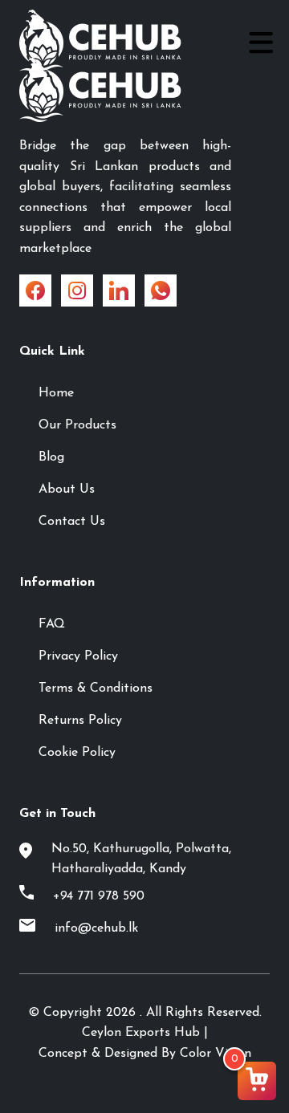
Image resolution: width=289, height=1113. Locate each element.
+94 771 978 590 (98, 896)
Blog (51, 457)
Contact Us (72, 521)
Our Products (77, 425)
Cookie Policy (77, 752)
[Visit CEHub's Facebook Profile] (35, 290)
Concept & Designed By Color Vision (145, 1053)
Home (56, 393)
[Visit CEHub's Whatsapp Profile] (160, 290)
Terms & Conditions (96, 688)
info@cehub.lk (96, 928)
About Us (67, 489)
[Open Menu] (259, 42)
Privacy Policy (78, 656)
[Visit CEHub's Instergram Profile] (77, 290)
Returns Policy (80, 720)
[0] (257, 1081)
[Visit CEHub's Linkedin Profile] (119, 290)
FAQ (52, 624)
